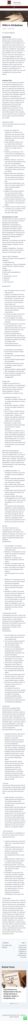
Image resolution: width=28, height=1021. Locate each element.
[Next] (24, 986)
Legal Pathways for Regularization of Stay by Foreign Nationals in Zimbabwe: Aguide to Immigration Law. (12, 994)
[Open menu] (14, 7)
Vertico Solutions (14, 1017)
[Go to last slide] (4, 986)
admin (5, 28)
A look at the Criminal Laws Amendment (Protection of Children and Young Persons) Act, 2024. (21, 950)
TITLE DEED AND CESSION (7, 945)
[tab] (12, 1003)
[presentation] (14, 978)
